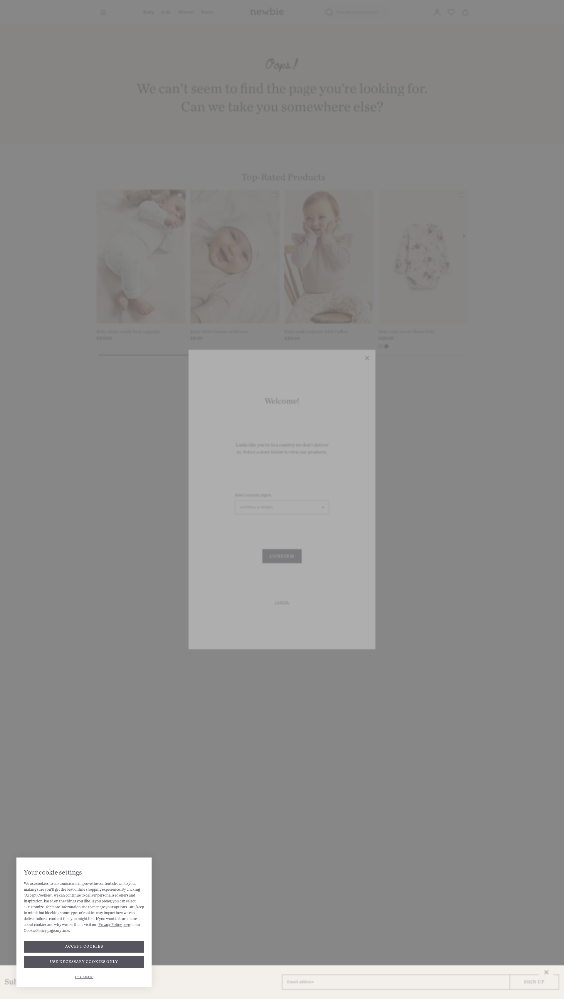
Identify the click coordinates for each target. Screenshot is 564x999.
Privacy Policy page (114, 925)
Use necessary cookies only (84, 962)
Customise (84, 977)
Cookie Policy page (39, 931)
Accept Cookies (84, 946)
